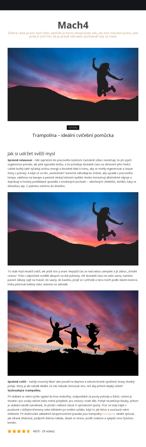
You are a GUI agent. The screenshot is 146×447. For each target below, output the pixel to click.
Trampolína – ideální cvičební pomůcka (73, 135)
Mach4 (73, 25)
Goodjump (109, 414)
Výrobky (73, 127)
